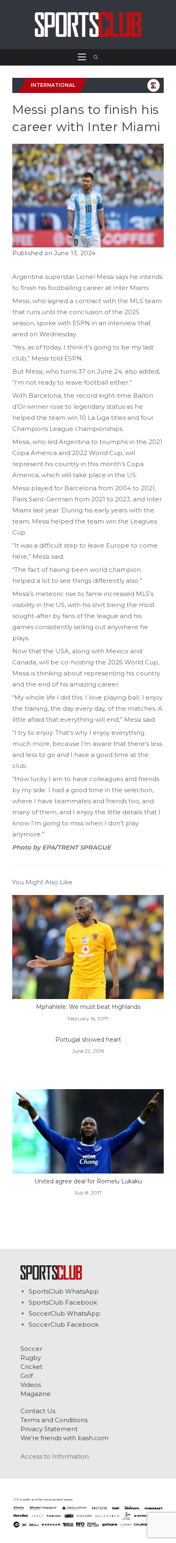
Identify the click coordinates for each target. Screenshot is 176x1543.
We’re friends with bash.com (64, 1438)
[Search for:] (93, 57)
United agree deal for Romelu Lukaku (88, 1181)
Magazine (35, 1394)
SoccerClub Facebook (64, 1324)
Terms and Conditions (54, 1420)
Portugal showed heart (88, 1039)
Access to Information (54, 1456)
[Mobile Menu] (83, 57)
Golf (26, 1376)
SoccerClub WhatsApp (64, 1313)
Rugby (30, 1358)
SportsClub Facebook (63, 1302)
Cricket (31, 1367)
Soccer (31, 1349)
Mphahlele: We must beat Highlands (88, 1007)
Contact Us (37, 1411)
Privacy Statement (49, 1429)
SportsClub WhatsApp (64, 1291)
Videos (30, 1385)
